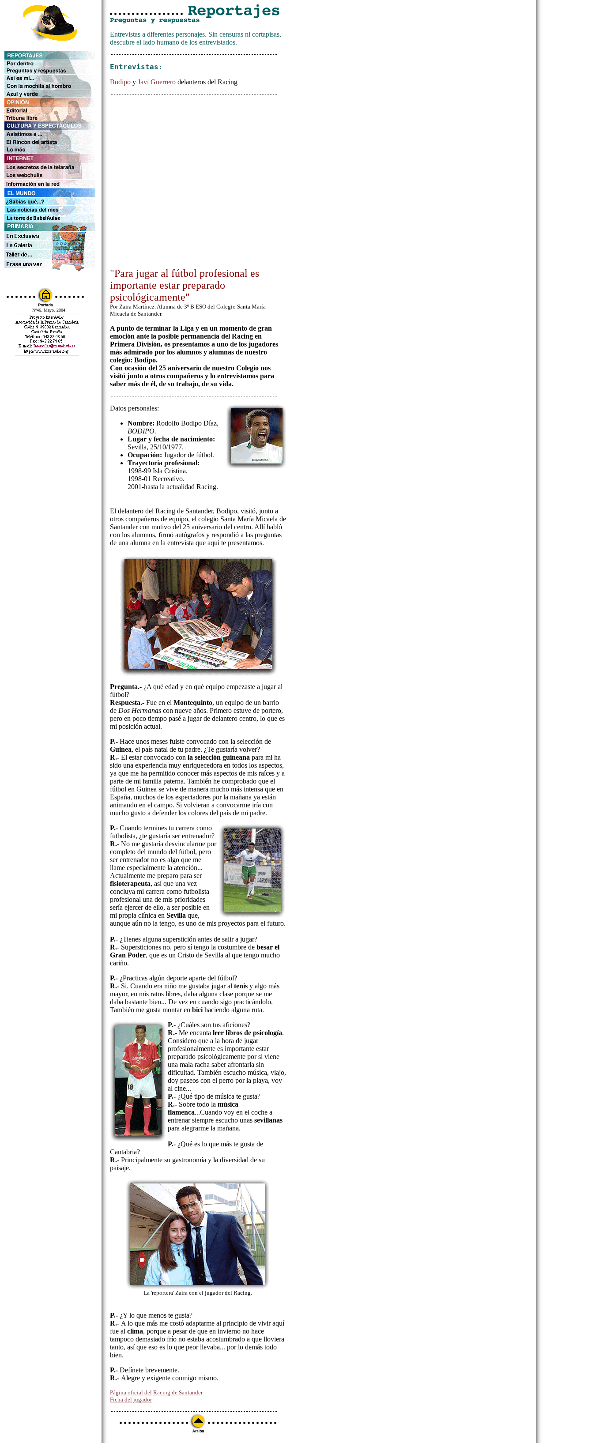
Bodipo (120, 82)
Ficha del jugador (131, 1399)
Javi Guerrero (157, 82)
